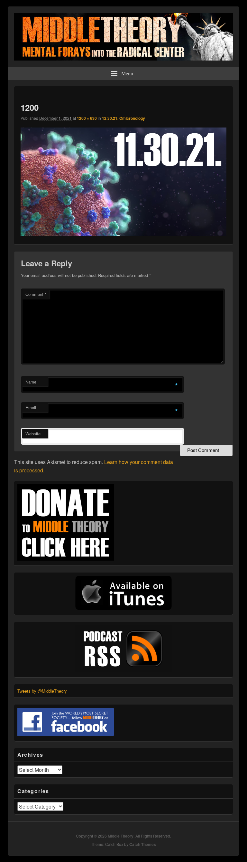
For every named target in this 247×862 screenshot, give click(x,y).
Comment (35, 294)
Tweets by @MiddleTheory (42, 691)
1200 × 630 (87, 118)
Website (33, 434)
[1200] (123, 233)
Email (30, 407)
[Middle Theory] (123, 58)
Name (30, 382)
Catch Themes (142, 844)
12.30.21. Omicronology (123, 118)
